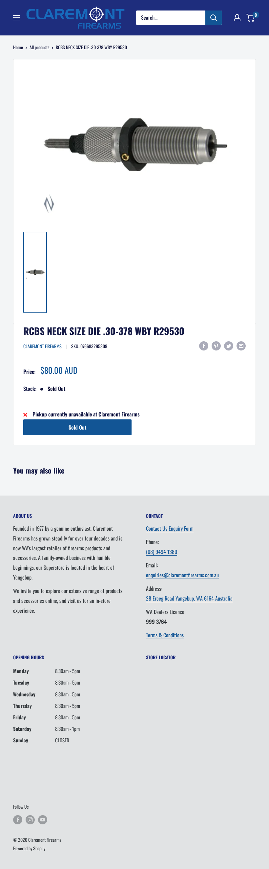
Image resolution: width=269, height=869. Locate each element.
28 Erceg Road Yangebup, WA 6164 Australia (189, 598)
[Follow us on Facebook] (17, 819)
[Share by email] (241, 345)
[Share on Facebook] (203, 345)
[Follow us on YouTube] (42, 819)
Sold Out (77, 427)
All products (39, 47)
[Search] (213, 18)
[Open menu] (16, 17)
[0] (250, 18)
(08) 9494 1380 (161, 552)
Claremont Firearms (42, 346)
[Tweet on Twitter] (228, 345)
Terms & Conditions (165, 635)
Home (18, 47)
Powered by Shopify (29, 848)
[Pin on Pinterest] (216, 345)
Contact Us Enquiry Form (170, 528)
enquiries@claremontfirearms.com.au (182, 575)
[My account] (237, 17)
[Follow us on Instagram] (30, 819)
